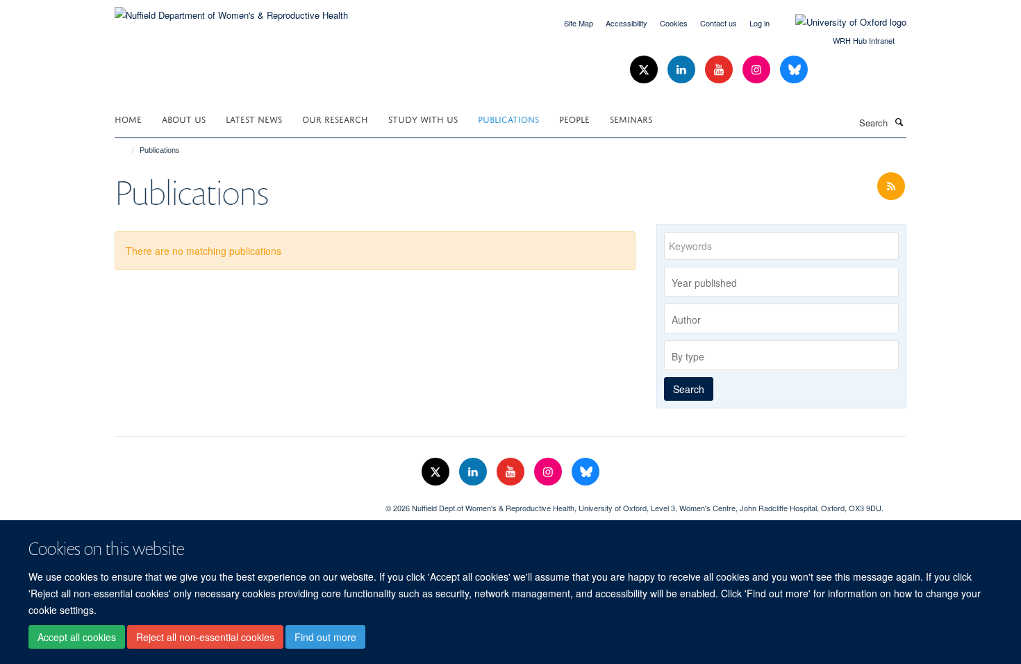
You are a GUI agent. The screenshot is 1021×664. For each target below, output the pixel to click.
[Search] (898, 121)
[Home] (126, 150)
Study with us (423, 118)
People (574, 118)
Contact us (718, 22)
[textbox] (785, 282)
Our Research (335, 118)
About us (184, 118)
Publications (508, 118)
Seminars (631, 118)
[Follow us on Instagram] (757, 69)
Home (128, 118)
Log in (759, 22)
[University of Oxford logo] (840, 22)
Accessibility (626, 22)
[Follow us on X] (645, 69)
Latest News (254, 118)
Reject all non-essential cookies (205, 637)
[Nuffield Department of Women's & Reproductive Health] (231, 10)
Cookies (674, 22)
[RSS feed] (891, 186)
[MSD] (240, 502)
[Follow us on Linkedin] (682, 69)
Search (688, 389)
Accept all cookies (77, 637)
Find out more (325, 637)
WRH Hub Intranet (864, 40)
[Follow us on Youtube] (720, 69)
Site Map (578, 22)
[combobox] (781, 282)
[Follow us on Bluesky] (794, 69)
